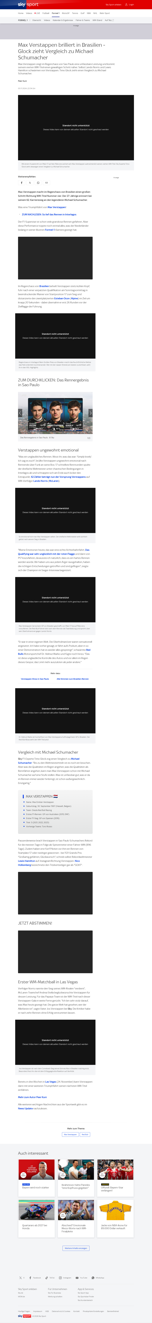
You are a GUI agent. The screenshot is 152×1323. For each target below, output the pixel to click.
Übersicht (36, 20)
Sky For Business (54, 1293)
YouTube (83, 1278)
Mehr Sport (105, 13)
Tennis (75, 13)
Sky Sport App (83, 1293)
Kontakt (76, 1311)
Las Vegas (50, 1081)
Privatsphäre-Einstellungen (93, 1311)
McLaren (54, 480)
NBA (89, 13)
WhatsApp (100, 1278)
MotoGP (65, 13)
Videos (29, 13)
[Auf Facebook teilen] (21, 182)
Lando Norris (40, 480)
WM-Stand (97, 20)
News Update (25, 1108)
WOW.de (21, 1297)
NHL (95, 13)
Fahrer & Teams (83, 20)
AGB (47, 1311)
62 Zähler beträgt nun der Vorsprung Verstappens (58, 476)
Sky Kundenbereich (85, 1300)
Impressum (37, 1311)
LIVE (38, 13)
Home (20, 13)
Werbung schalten (55, 1297)
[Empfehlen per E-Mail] (46, 182)
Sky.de (20, 1293)
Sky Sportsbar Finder (86, 1297)
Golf (82, 13)
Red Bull (85, 1134)
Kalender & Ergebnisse (63, 20)
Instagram (67, 1278)
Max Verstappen (57, 207)
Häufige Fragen (24, 1311)
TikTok (52, 1278)
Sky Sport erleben (113, 4)
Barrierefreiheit (113, 1311)
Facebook (37, 1278)
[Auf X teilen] (29, 182)
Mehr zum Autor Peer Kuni (32, 1097)
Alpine (74, 298)
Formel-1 (50, 229)
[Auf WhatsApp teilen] (38, 182)
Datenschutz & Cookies (61, 1311)
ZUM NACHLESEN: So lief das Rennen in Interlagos (49, 214)
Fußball (46, 13)
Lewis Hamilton (26, 860)
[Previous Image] (18, 413)
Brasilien (44, 286)
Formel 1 (55, 13)
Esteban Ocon (62, 298)
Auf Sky (108, 20)
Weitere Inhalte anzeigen (76, 1248)
